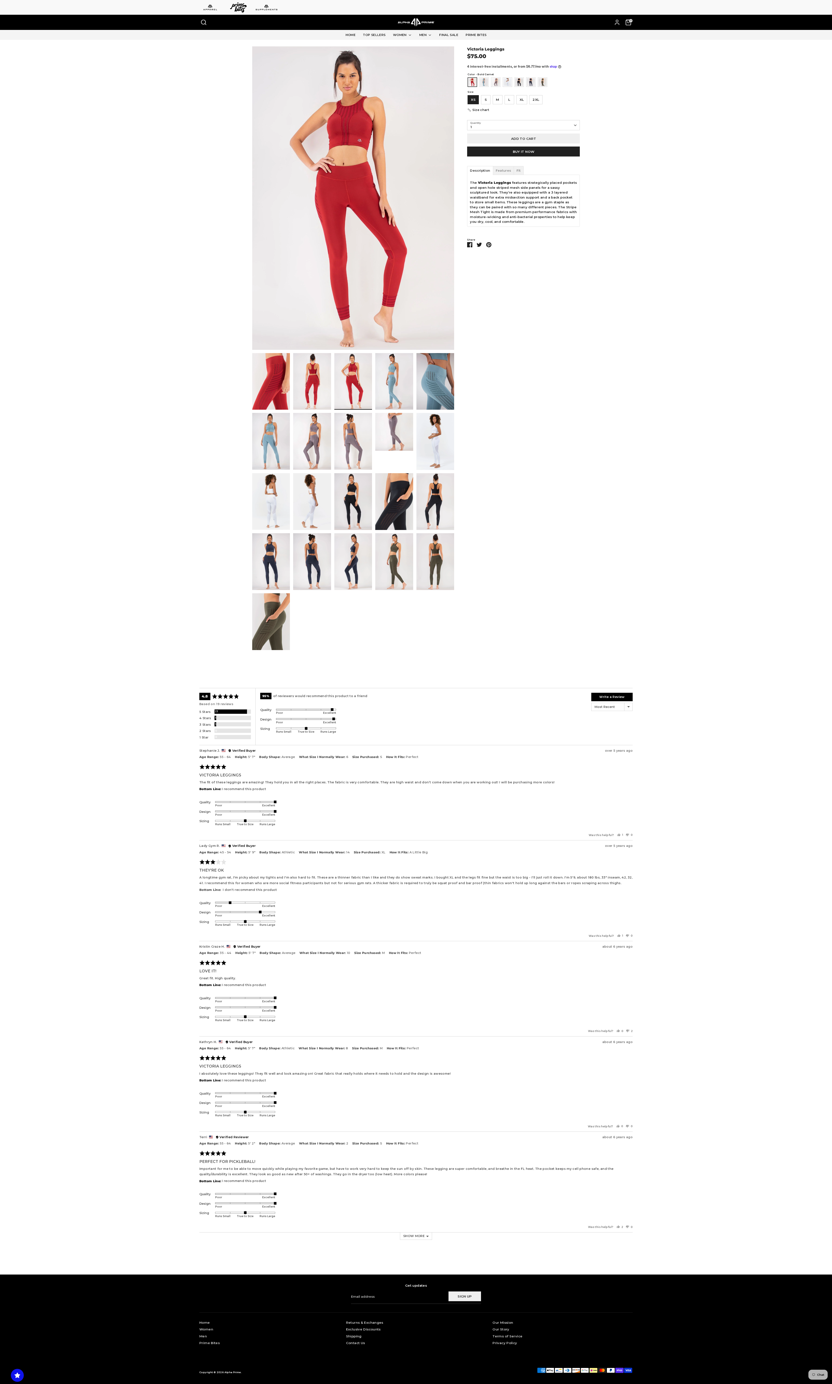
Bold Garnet (472, 82)
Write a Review (611, 697)
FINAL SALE (448, 35)
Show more (414, 1236)
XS (473, 100)
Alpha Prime (232, 1372)
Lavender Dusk (495, 82)
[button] (478, 110)
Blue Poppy (484, 82)
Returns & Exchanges (364, 1322)
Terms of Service (507, 1336)
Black (519, 82)
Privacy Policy (504, 1343)
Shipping (354, 1336)
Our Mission (502, 1322)
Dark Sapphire (531, 82)
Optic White (507, 82)
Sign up (465, 1296)
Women (206, 1329)
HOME (351, 35)
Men (203, 1336)
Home (204, 1322)
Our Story (500, 1329)
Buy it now (524, 152)
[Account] (617, 22)
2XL (536, 100)
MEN (423, 35)
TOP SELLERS (374, 35)
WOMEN (400, 35)
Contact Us (355, 1343)
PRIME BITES (476, 35)
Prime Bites (209, 1343)
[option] (353, 199)
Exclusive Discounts (363, 1329)
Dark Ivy (542, 82)
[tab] (480, 170)
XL (522, 100)
